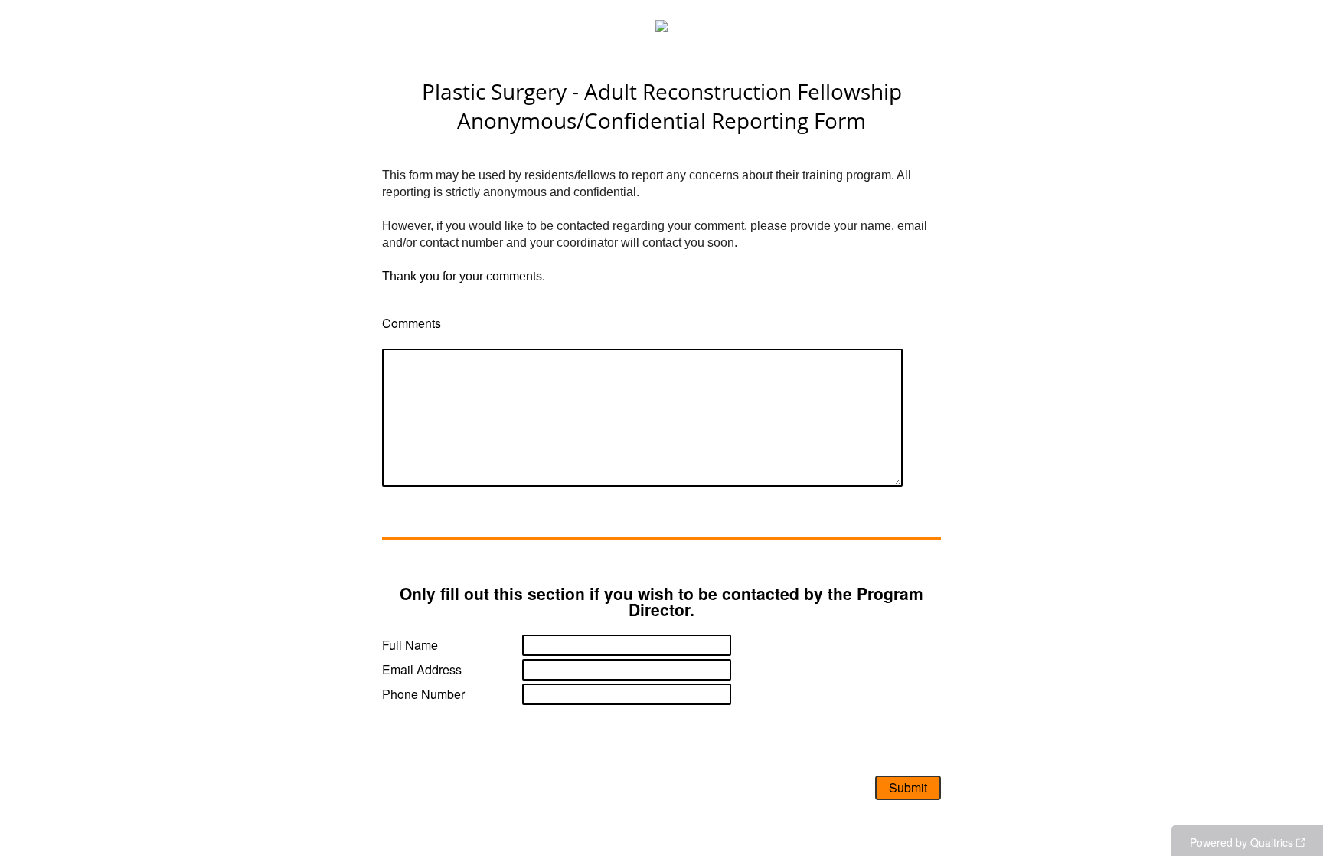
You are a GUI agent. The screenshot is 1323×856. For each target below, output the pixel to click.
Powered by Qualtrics (1241, 842)
